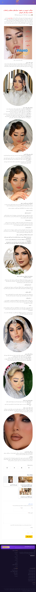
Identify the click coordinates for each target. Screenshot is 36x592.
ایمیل (22, 507)
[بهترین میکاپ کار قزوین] (10, 479)
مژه (17, 561)
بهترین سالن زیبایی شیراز (31, 577)
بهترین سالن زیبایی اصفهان (31, 574)
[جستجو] (33, 2)
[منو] (2, 2)
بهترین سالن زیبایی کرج (32, 571)
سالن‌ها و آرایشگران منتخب (14, 571)
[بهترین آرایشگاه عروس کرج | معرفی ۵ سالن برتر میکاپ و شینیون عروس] (25, 479)
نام (32, 507)
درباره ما (34, 584)
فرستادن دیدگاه (29, 536)
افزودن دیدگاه (30, 512)
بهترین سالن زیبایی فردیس (31, 579)
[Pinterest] (14, 468)
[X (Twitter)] (21, 468)
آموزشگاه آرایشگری (15, 564)
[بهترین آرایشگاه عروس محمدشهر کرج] (25, 491)
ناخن (17, 555)
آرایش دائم (16, 552)
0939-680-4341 (32, 555)
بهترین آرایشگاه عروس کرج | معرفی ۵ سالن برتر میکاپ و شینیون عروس (26, 485)
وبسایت (31, 527)
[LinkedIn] (7, 468)
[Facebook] (29, 468)
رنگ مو (17, 558)
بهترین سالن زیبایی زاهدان (31, 580)
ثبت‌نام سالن (16, 574)
